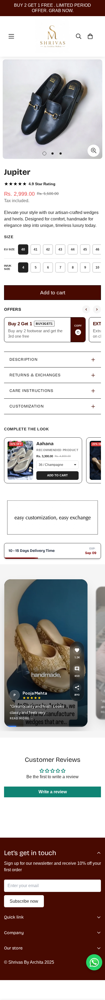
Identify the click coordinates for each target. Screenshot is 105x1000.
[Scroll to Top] (95, 971)
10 (97, 267)
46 (97, 249)
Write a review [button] (52, 792)
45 (85, 249)
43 (60, 249)
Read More (19, 718)
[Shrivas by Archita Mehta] (52, 36)
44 (73, 249)
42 (48, 249)
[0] (90, 36)
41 (35, 249)
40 (23, 249)
